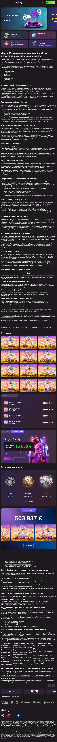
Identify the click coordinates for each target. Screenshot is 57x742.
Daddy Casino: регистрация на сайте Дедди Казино (18, 565)
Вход (43, 2)
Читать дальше (19, 459)
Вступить (8, 458)
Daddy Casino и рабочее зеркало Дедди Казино (17, 562)
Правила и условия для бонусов (10, 696)
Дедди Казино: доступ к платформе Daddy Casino (17, 564)
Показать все (28, 545)
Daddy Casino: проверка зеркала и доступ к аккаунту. (18, 561)
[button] (2, 18)
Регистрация (50, 2)
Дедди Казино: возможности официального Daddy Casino (20, 566)
